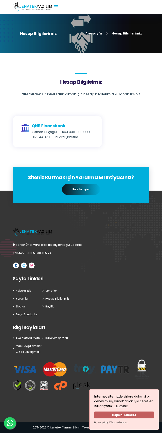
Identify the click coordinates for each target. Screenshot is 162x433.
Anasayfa (93, 33)
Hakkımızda (23, 291)
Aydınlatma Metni (28, 338)
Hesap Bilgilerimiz (57, 299)
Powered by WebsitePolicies (111, 422)
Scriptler (51, 291)
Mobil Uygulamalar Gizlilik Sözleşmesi (28, 349)
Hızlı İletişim (81, 189)
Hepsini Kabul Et (124, 415)
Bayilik (49, 306)
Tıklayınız (121, 406)
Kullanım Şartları (56, 338)
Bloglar (20, 306)
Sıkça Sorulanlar (27, 314)
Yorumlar (22, 299)
